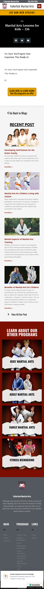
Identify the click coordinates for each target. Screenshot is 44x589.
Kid (22, 21)
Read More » (9, 167)
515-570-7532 (33, 1)
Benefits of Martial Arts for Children (22, 287)
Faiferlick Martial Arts (22, 6)
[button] (39, 6)
